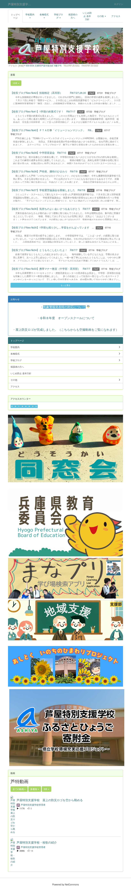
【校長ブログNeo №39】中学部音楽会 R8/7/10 (38, 153)
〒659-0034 (29, 66)
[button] (30, 16)
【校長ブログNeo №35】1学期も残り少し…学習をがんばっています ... (52, 227)
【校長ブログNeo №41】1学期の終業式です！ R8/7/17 (43, 111)
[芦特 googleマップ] (34, 66)
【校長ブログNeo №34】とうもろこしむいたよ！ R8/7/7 (44, 250)
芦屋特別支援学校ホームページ (21, 4)
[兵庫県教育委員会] (65, 522)
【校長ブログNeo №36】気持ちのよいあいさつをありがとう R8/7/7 (50, 209)
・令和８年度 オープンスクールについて (65, 318)
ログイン (118, 4)
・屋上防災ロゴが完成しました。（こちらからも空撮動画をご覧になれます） (65, 329)
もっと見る (65, 285)
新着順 (34, 789)
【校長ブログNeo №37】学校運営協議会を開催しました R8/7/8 (48, 190)
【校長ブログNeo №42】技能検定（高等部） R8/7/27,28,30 (48, 93)
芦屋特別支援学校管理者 (32, 804)
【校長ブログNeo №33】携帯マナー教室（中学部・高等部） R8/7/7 (50, 269)
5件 (46, 789)
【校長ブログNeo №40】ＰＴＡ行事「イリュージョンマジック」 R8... (52, 130)
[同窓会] (65, 448)
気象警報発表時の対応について (64, 307)
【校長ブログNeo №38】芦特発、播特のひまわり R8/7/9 (44, 171)
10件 (15, 83)
